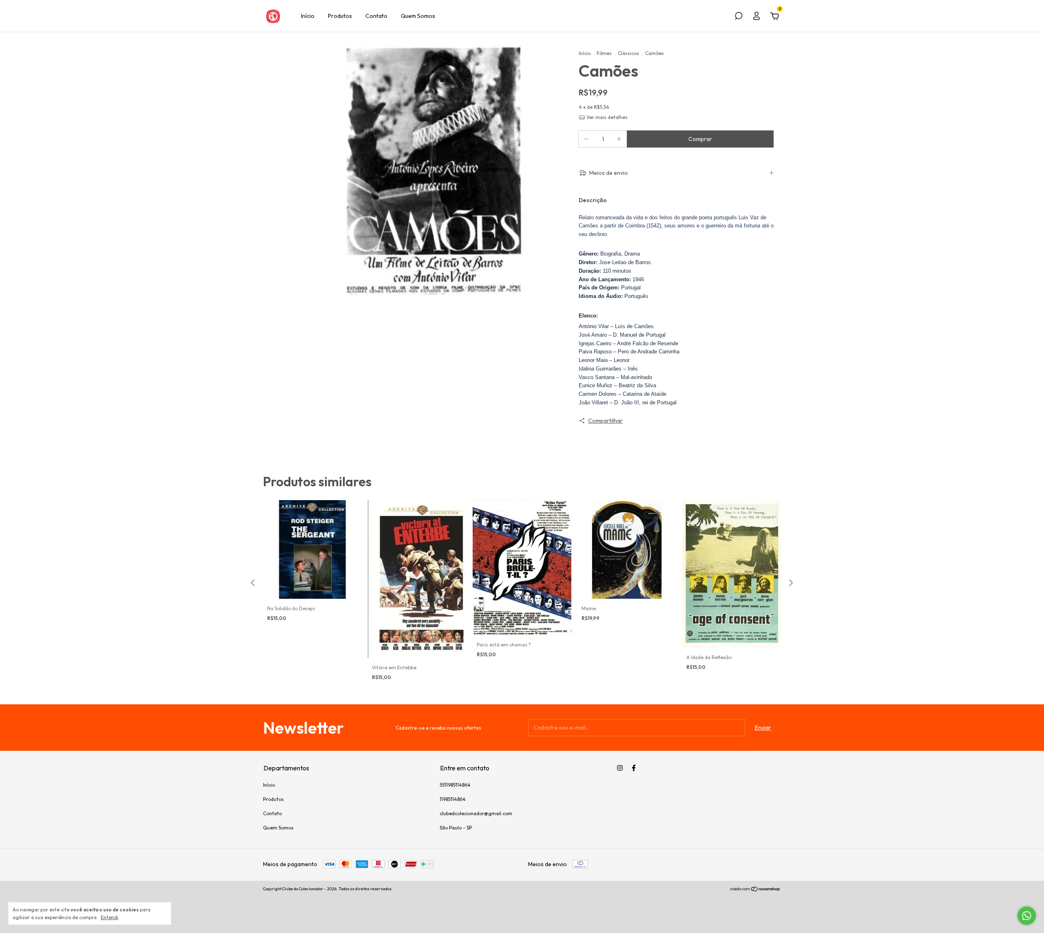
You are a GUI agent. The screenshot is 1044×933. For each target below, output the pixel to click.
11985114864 (453, 799)
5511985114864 (455, 785)
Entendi (109, 917)
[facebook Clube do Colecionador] (633, 768)
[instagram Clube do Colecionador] (620, 768)
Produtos (340, 16)
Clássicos (628, 53)
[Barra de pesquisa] (739, 17)
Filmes (604, 53)
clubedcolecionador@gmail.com (476, 813)
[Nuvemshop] (755, 889)
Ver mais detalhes (606, 117)
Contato (376, 16)
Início (307, 16)
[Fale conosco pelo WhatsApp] (1026, 916)
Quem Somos (418, 16)
